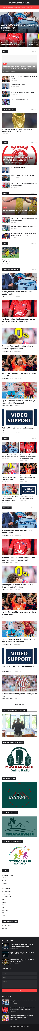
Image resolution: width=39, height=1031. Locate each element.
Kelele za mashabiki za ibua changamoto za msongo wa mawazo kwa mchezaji (13, 43)
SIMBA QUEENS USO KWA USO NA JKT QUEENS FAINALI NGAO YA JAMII (22, 945)
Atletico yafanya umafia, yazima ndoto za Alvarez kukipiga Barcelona (17, 347)
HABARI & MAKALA (7, 926)
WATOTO (4, 928)
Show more (34, 51)
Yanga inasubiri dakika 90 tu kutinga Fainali (10, 261)
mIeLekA (4, 886)
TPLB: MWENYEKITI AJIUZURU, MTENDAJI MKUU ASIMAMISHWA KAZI (23, 234)
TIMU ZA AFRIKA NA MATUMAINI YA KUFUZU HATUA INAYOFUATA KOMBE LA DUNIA (18, 130)
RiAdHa (4, 902)
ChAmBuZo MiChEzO (7, 875)
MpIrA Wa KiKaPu (6, 894)
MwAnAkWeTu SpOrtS (19, 2)
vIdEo (3, 913)
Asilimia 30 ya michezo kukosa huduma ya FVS (18, 429)
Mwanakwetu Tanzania (23, 1026)
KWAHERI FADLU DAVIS (18, 84)
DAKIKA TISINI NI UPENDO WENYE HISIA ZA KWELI (24, 77)
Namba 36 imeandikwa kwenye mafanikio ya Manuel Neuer (19, 374)
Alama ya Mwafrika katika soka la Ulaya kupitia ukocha (19, 26)
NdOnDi (4, 899)
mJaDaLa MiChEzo (7, 891)
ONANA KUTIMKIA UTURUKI (19, 100)
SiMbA (3, 905)
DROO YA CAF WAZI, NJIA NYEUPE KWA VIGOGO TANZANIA (22, 960)
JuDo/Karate (5, 878)
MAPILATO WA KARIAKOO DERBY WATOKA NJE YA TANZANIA (24, 184)
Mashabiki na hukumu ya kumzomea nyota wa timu (19, 694)
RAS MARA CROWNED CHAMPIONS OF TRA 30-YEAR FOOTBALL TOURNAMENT (19, 68)
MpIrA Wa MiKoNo (7, 896)
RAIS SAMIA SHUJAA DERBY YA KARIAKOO (23, 226)
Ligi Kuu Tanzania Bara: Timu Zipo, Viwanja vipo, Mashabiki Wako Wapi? (18, 402)
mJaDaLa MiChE (6, 888)
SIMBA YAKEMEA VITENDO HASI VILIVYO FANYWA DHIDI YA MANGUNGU (18, 159)
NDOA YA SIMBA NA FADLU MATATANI (22, 92)
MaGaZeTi (4, 880)
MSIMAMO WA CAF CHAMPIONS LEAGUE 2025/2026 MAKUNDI (22, 953)
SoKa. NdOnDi (5, 910)
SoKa (3, 907)
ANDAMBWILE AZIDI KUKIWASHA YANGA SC (19, 210)
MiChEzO (4, 883)
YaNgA (3, 915)
